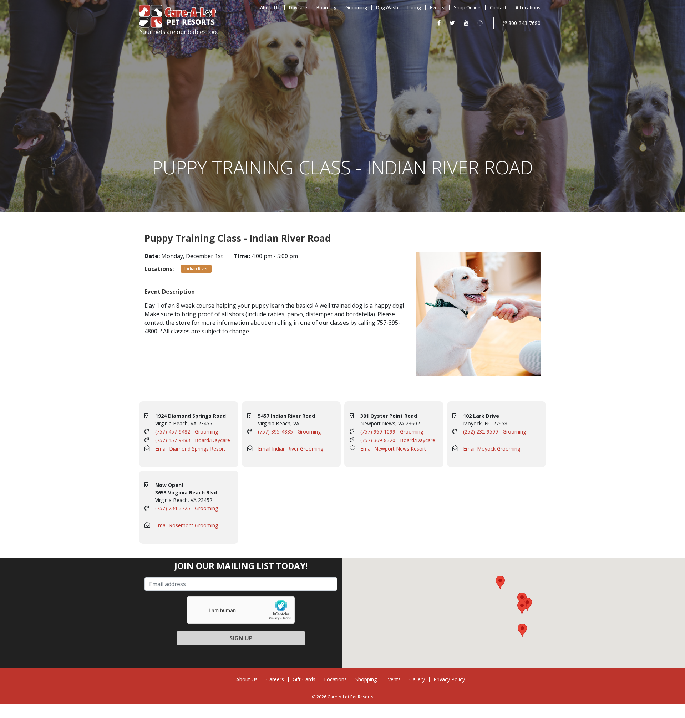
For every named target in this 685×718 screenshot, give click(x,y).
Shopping (366, 679)
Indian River (196, 269)
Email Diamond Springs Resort (190, 448)
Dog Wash (387, 7)
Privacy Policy (449, 679)
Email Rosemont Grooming (186, 525)
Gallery (417, 679)
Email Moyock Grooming (491, 448)
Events (437, 7)
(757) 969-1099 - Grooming (391, 431)
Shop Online (467, 7)
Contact (498, 7)
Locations (530, 7)
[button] (522, 599)
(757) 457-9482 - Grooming (186, 431)
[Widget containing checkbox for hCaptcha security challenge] (241, 610)
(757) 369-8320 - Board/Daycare (397, 440)
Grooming (356, 7)
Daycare (298, 7)
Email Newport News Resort (393, 448)
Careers (275, 679)
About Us (270, 7)
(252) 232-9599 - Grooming (494, 431)
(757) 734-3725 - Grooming (186, 508)
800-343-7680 (524, 23)
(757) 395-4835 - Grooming (289, 431)
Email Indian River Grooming (290, 448)
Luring (414, 7)
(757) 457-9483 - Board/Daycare (192, 440)
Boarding (326, 7)
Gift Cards (304, 679)
